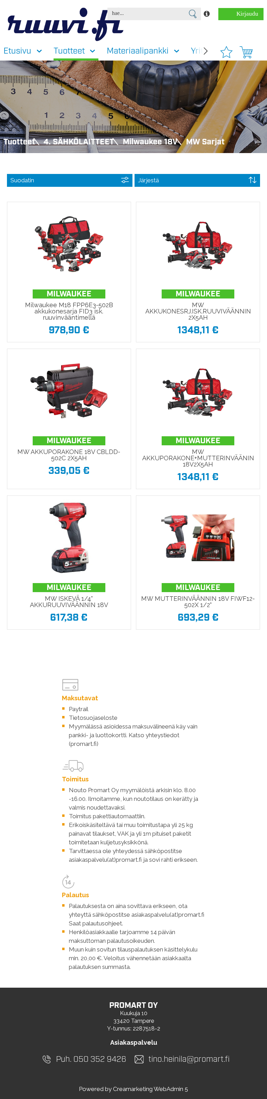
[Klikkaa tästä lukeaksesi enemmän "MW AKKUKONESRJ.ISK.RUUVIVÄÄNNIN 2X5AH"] (197, 244)
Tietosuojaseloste (93, 717)
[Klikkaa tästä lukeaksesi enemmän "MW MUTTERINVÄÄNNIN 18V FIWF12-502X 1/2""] (197, 538)
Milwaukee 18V (150, 142)
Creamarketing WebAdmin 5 (150, 1088)
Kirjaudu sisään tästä (244, 15)
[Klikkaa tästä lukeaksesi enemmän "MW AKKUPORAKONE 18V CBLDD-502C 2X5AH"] (68, 391)
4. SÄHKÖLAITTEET (78, 142)
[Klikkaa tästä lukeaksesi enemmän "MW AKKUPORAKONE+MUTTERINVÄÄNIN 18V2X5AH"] (197, 391)
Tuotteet (19, 142)
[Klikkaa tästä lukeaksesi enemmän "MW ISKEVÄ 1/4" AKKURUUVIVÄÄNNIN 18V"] (68, 538)
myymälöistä (137, 790)
